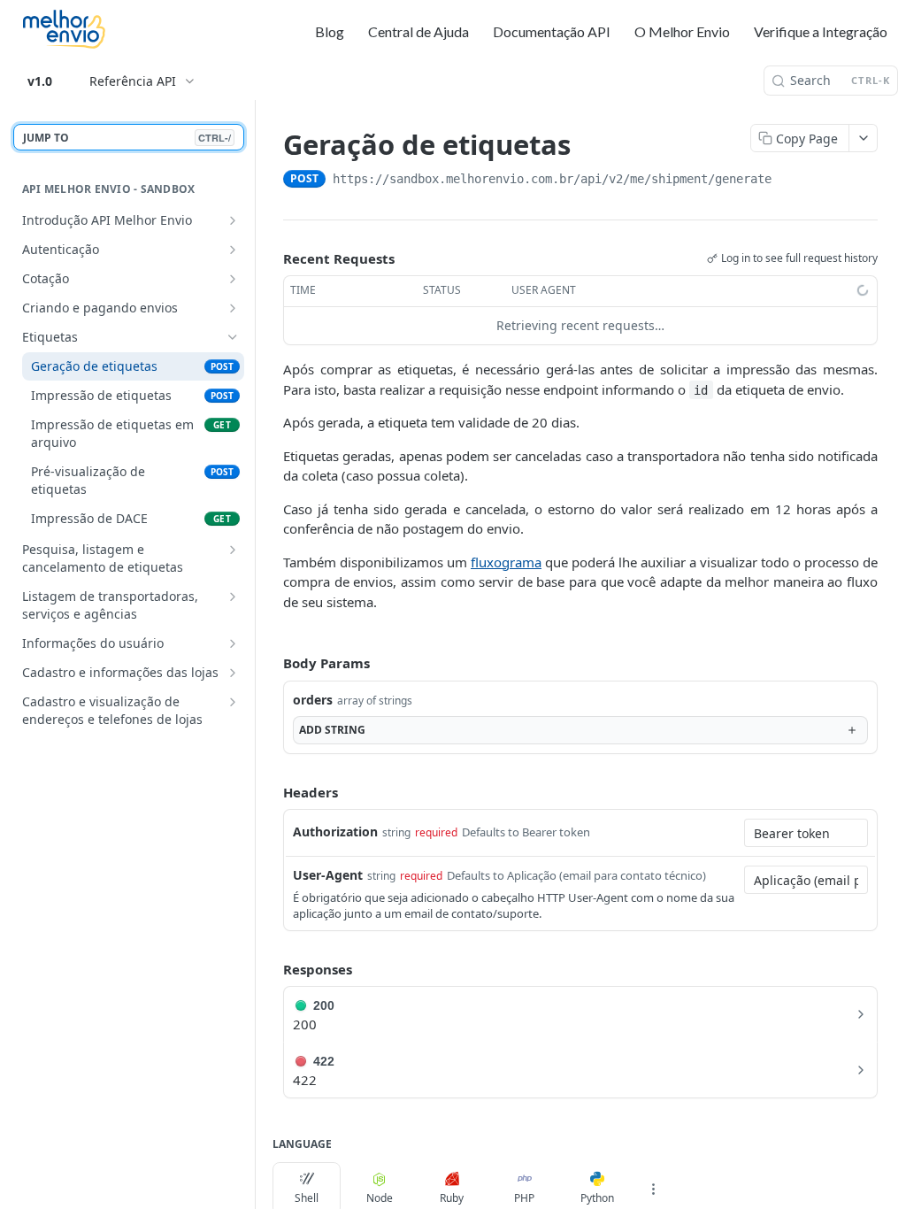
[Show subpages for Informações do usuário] (233, 643)
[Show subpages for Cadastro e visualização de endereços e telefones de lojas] (233, 702)
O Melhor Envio (682, 31)
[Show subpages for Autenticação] (233, 250)
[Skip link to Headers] (270, 792)
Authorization (335, 831)
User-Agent (328, 874)
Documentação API (551, 31)
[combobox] (806, 833)
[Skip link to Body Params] (270, 663)
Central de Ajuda (418, 31)
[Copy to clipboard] (789, 180)
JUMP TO (127, 137)
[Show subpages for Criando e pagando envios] (233, 308)
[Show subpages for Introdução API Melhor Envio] (233, 220)
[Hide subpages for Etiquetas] (233, 337)
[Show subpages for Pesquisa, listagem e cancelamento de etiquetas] (233, 550)
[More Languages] (653, 1188)
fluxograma (506, 562)
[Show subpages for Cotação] (233, 279)
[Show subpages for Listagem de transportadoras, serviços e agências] (233, 596)
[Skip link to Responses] (270, 969)
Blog (329, 31)
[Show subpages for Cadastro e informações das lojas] (233, 673)
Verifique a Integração (820, 31)
